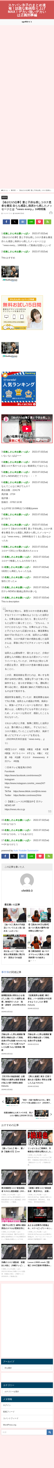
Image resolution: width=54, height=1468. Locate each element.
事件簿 (4, 197)
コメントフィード (11, 1418)
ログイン (7, 1405)
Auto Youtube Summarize (25, 850)
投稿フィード (9, 1412)
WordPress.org (9, 1425)
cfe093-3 (27, 890)
